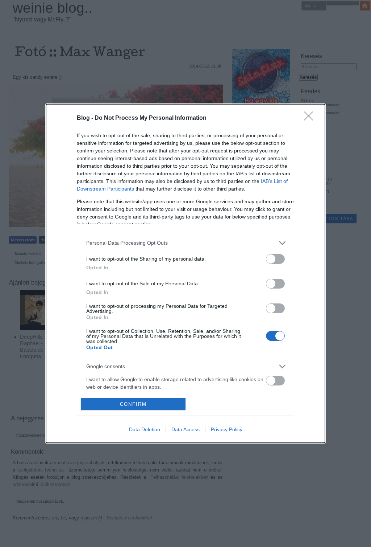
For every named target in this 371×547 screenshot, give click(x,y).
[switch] (275, 259)
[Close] (311, 118)
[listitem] (185, 243)
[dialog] (185, 273)
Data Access (185, 429)
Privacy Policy (226, 429)
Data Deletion (144, 429)
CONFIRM (133, 404)
